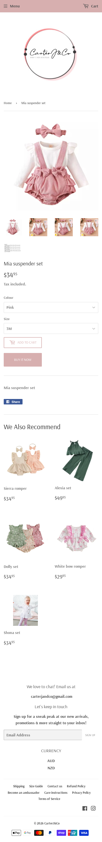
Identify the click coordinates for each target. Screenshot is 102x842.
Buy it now (22, 359)
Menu (15, 5)
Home (8, 103)
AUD (51, 760)
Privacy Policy (81, 793)
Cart (94, 5)
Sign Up (90, 735)
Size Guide (36, 786)
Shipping (19, 786)
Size (7, 319)
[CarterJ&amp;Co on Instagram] (93, 808)
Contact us (55, 786)
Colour (8, 297)
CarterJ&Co (52, 823)
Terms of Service (49, 799)
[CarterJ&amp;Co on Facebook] (84, 808)
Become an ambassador (24, 793)
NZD (51, 767)
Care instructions (55, 793)
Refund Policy (76, 786)
